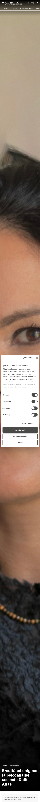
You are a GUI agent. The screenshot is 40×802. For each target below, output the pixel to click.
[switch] (34, 401)
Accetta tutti (20, 430)
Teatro (15, 8)
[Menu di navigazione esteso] (3, 3)
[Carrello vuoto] (36, 3)
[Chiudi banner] (37, 358)
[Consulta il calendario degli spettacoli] (32, 3)
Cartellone (6, 8)
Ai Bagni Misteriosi (26, 8)
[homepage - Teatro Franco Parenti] (15, 3)
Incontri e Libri (14, 766)
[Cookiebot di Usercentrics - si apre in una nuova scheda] (24, 358)
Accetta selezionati (20, 436)
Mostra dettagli (27, 423)
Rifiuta (20, 442)
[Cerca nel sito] (28, 3)
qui (25, 797)
